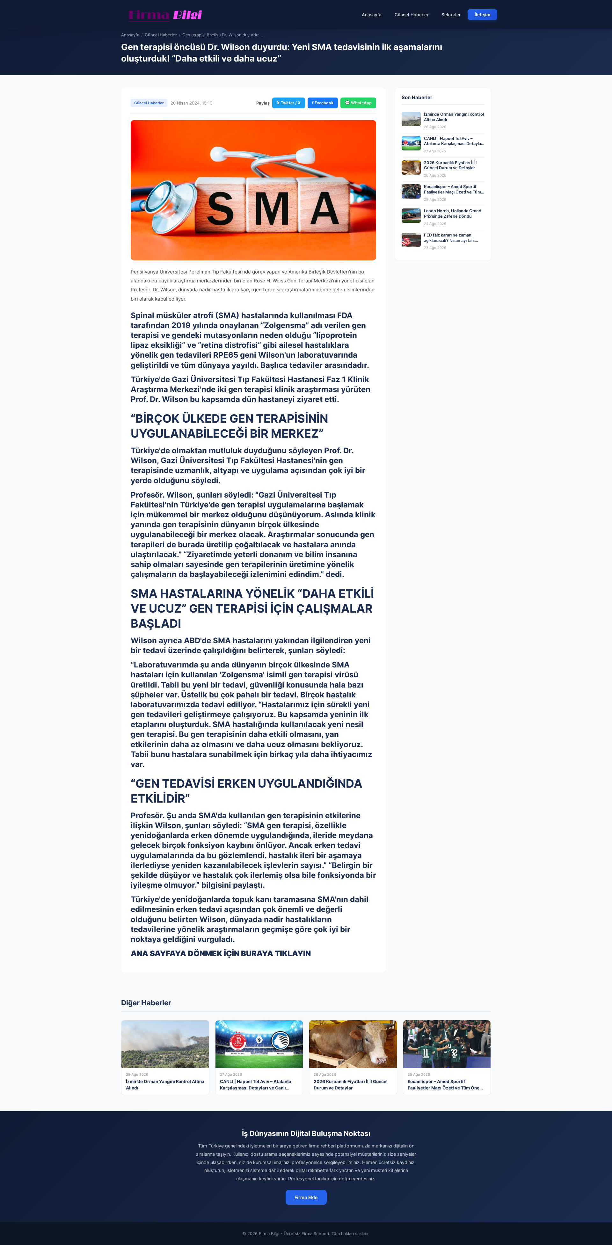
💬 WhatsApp (358, 102)
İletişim (482, 14)
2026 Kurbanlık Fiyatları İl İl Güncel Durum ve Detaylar (450, 165)
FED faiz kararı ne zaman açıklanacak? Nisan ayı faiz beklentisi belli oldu (449, 240)
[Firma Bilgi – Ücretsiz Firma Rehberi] (165, 14)
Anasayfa (372, 14)
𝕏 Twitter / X (289, 102)
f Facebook (322, 102)
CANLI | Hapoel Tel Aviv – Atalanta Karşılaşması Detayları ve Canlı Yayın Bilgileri (454, 143)
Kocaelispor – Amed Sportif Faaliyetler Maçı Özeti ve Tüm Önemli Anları (452, 192)
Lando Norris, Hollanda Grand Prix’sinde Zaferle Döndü (452, 213)
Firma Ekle (306, 1197)
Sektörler (451, 14)
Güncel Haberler (412, 14)
